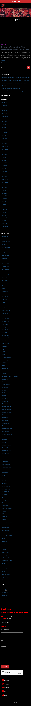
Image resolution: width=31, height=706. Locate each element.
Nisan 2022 (4, 190)
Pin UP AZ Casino (6, 478)
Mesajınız (3, 646)
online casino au (6, 464)
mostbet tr (4, 439)
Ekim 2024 (4, 110)
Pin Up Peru (4, 494)
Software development (7, 522)
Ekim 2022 (4, 174)
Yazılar (4, 589)
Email (5, 695)
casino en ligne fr (6, 321)
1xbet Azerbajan (5, 269)
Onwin (3, 469)
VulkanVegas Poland (7, 560)
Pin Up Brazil (5, 480)
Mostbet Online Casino (7, 428)
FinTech (3, 365)
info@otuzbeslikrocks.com (13, 616)
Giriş (3, 587)
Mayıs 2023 (4, 154)
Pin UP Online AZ (6, 489)
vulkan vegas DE (5, 552)
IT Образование (5, 382)
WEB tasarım (15, 702)
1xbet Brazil (4, 272)
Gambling (4, 373)
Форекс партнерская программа (10, 579)
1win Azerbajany (6, 241)
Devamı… (3, 60)
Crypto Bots (4, 349)
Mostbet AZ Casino (6, 403)
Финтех (3, 571)
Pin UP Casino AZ (6, 486)
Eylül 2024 (4, 113)
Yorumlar (5, 592)
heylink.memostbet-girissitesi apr (10, 376)
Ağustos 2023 (5, 146)
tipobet (3, 538)
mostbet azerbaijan (6, 406)
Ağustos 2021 (5, 207)
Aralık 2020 (4, 220)
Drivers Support (5, 360)
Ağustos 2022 (5, 179)
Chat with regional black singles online (11, 88)
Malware (4, 390)
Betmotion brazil (6, 310)
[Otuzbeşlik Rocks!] (3, 5)
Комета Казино (5, 566)
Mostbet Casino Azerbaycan (8, 414)
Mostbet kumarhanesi (7, 425)
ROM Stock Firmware (7, 508)
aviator (3, 288)
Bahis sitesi (4, 299)
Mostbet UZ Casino (6, 445)
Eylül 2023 (4, 143)
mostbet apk (5, 398)
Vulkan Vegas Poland (7, 557)
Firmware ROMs (5, 368)
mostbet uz (4, 442)
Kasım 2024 (4, 108)
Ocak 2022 (4, 198)
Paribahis (4, 475)
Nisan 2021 (4, 212)
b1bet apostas (5, 296)
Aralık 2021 (4, 201)
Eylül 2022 (4, 176)
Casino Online (5, 332)
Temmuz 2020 (5, 229)
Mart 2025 (4, 102)
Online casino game (6, 467)
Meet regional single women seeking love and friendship (15, 80)
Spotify (6, 691)
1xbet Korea (4, 280)
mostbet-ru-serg (6, 453)
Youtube (6, 687)
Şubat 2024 (4, 130)
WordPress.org (5, 595)
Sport (3, 524)
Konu (2, 640)
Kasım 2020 (4, 223)
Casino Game (5, 324)
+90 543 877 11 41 (10, 618)
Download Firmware (6, 357)
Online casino (5, 461)
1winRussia (4, 258)
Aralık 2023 (4, 135)
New (3, 456)
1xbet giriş (4, 277)
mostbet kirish (5, 423)
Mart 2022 (4, 193)
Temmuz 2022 (5, 182)
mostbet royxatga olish (7, 437)
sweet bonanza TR (6, 530)
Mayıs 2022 (4, 187)
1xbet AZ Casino (5, 263)
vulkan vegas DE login (7, 555)
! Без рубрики (5, 236)
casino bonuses (5, 318)
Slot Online (4, 516)
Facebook (6, 680)
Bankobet (4, 305)
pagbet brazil (5, 472)
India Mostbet (5, 379)
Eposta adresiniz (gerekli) (7, 635)
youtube (15, 1)
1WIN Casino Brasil (6, 247)
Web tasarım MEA (5, 622)
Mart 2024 (4, 127)
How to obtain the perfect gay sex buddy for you (13, 91)
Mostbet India (5, 420)
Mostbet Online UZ (6, 431)
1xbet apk (4, 261)
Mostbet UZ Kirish (6, 447)
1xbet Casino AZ (5, 274)
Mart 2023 (4, 160)
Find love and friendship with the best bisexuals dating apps (16, 77)
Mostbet (4, 395)
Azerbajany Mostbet (6, 294)
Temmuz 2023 (5, 149)
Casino (3, 315)
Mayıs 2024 (4, 121)
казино (3, 563)
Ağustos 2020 (5, 226)
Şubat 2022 (4, 195)
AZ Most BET (5, 291)
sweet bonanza (5, 527)
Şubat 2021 (4, 215)
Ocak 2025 (4, 105)
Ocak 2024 (4, 132)
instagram (12, 1)
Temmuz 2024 (5, 119)
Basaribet (4, 307)
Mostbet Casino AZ (6, 412)
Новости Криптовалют (7, 568)
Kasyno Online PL (6, 384)
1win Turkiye (5, 252)
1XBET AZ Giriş (5, 266)
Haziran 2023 (5, 152)
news (3, 458)
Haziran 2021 (5, 209)
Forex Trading (5, 370)
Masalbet (4, 392)
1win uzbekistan (5, 255)
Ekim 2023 (4, 141)
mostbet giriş (5, 417)
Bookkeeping (5, 313)
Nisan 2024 (4, 124)
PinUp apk (4, 500)
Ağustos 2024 (5, 116)
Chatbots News (5, 343)
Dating (3, 351)
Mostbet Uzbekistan (6, 450)
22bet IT (3, 285)
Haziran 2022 (5, 185)
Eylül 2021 (4, 204)
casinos (4, 340)
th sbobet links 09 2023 (7, 535)
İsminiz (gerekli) (5, 629)
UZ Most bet (4, 549)
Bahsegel (4, 302)
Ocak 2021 (4, 218)
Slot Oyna (4, 519)
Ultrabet (3, 544)
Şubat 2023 (4, 163)
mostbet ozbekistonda (7, 434)
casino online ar (5, 335)
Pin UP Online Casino (7, 491)
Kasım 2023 (4, 138)
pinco (3, 497)
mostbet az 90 (5, 401)
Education (4, 362)
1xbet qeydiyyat (5, 283)
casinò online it (5, 338)
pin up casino (5, 483)
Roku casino (5, 505)
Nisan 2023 (4, 157)
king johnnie (5, 387)
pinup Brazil (4, 502)
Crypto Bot (4, 346)
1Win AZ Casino (5, 239)
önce (4, 62)
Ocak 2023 (4, 165)
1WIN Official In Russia (7, 250)
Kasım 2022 (4, 171)
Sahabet (4, 511)
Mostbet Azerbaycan (6, 409)
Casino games (5, 327)
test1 (3, 533)
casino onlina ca (6, 329)
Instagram (7, 684)
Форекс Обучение (6, 577)
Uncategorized (5, 546)
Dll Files (4, 354)
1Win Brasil (4, 244)
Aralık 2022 (4, 168)
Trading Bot (4, 541)
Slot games (3, 44)
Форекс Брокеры (6, 574)
